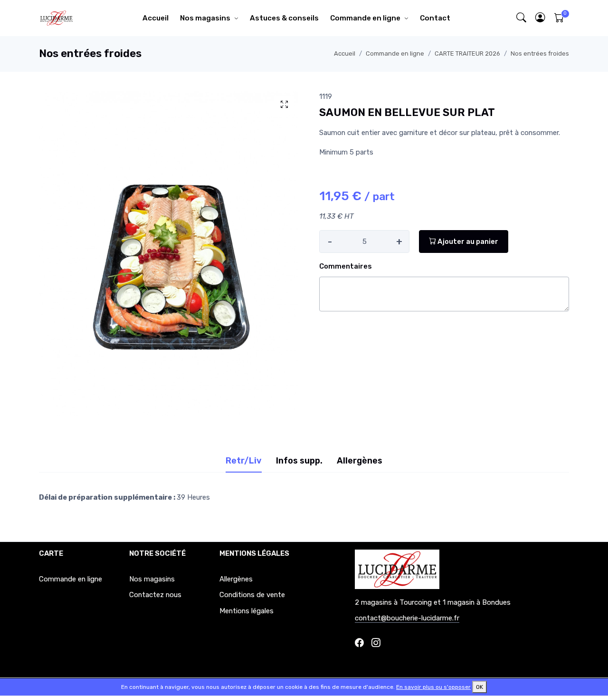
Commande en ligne (365, 18)
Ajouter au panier (467, 241)
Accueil (155, 18)
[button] (540, 18)
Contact (435, 18)
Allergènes (236, 579)
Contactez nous (155, 594)
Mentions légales (246, 611)
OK (479, 687)
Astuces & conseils (284, 18)
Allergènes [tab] (359, 460)
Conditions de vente (252, 594)
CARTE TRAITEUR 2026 (467, 53)
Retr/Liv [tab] (244, 460)
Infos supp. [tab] (299, 460)
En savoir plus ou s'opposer (433, 687)
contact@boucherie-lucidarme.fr (407, 618)
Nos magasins (205, 18)
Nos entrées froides (540, 53)
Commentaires (345, 266)
